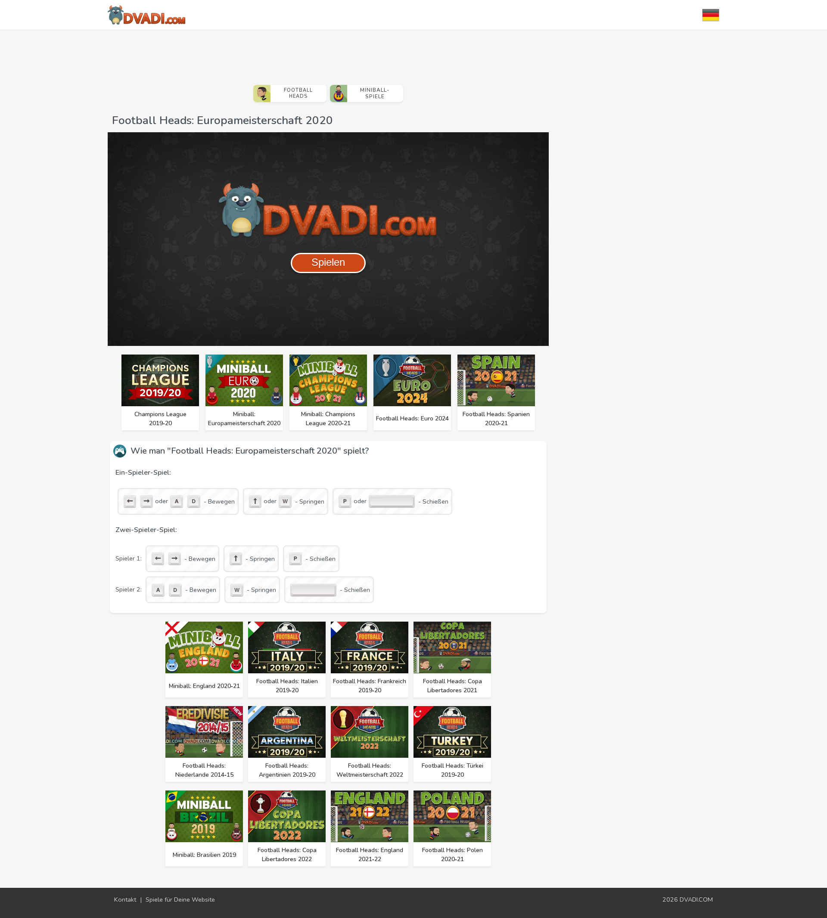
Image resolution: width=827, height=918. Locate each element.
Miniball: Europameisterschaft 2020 (244, 418)
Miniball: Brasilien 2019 (204, 855)
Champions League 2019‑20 (160, 418)
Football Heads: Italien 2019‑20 (287, 685)
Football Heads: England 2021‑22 (369, 854)
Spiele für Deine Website (180, 899)
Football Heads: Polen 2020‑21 (452, 854)
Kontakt (125, 899)
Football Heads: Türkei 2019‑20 (452, 770)
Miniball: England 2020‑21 (204, 686)
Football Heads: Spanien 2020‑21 (496, 418)
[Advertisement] (328, 53)
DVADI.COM (696, 899)
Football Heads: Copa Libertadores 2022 (287, 854)
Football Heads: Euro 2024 (412, 418)
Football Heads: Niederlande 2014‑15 (204, 770)
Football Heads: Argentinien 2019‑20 (287, 770)
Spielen (328, 262)
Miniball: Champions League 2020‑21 (328, 418)
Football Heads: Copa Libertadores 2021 (452, 685)
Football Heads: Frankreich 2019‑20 (369, 685)
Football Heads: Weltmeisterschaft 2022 (369, 770)
